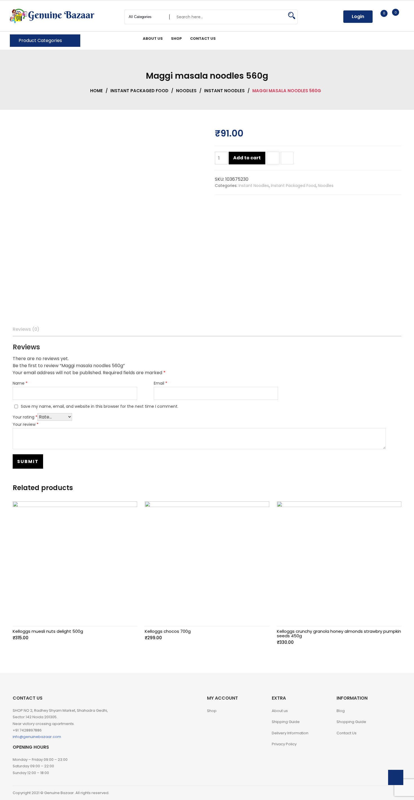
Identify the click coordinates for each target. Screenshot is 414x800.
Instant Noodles (224, 91)
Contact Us (347, 733)
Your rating (25, 417)
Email (160, 383)
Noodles (186, 91)
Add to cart (247, 158)
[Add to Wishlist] (273, 158)
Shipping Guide (286, 721)
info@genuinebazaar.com (37, 736)
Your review (26, 424)
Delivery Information (290, 733)
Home (96, 91)
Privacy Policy (284, 744)
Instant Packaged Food (139, 91)
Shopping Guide (351, 721)
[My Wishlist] (378, 16)
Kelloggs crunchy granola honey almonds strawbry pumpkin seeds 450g (339, 633)
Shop (212, 710)
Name (20, 383)
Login (358, 16)
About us (280, 710)
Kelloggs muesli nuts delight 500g (48, 631)
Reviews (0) (26, 329)
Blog (341, 710)
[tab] (26, 329)
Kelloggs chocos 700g (168, 631)
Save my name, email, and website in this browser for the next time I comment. (99, 406)
